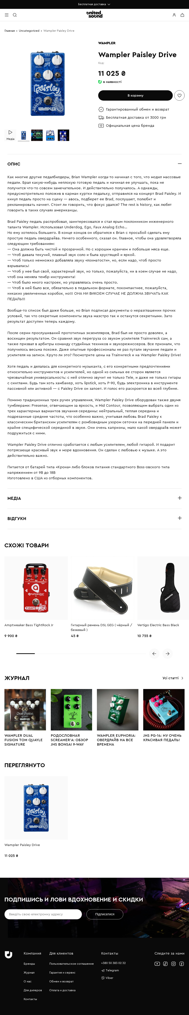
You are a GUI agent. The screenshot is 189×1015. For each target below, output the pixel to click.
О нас (28, 981)
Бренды (29, 963)
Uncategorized (29, 30)
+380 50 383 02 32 (113, 963)
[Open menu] (6, 15)
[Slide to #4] (63, 135)
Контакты (30, 999)
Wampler (107, 43)
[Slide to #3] (50, 135)
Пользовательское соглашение (71, 963)
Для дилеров (33, 990)
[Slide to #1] (23, 135)
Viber (109, 977)
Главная (9, 30)
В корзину (135, 95)
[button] (154, 653)
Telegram (112, 970)
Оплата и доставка (62, 990)
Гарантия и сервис (62, 972)
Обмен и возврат (61, 981)
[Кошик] (182, 15)
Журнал (29, 972)
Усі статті (170, 678)
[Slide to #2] (37, 135)
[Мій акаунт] (174, 15)
